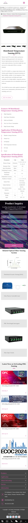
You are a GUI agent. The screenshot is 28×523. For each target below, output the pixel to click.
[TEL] (11, 521)
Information (5, 488)
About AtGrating (6, 480)
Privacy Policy (15, 514)
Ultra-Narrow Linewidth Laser (12, 296)
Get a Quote (8, 97)
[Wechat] (16, 521)
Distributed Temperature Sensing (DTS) (12, 15)
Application (4, 477)
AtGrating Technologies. (14, 509)
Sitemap (10, 514)
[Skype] (2, 521)
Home (4, 14)
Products (9, 14)
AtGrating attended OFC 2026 (10, 386)
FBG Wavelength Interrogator (12, 323)
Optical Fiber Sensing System (18, 14)
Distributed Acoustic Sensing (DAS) (13, 274)
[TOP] (25, 521)
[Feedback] (21, 521)
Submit (14, 245)
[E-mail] (7, 521)
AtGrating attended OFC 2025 (10, 428)
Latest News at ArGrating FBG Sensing (14, 365)
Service (3, 484)
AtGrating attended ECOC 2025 (11, 404)
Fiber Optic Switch (9, 352)
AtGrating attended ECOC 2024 (11, 458)
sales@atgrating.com (9, 500)
